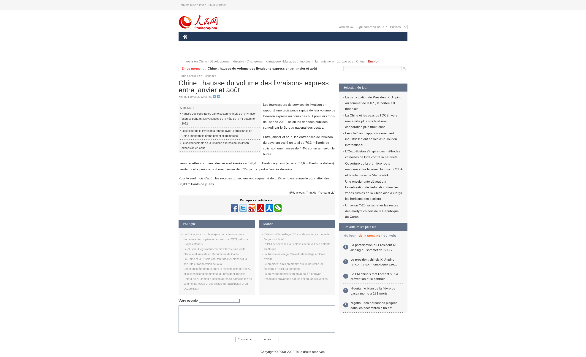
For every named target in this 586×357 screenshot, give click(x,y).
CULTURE (293, 43)
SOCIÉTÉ (314, 43)
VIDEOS (231, 52)
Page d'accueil (189, 76)
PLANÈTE (335, 43)
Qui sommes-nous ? (372, 27)
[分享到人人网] (269, 208)
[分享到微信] (278, 208)
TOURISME (373, 43)
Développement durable (226, 61)
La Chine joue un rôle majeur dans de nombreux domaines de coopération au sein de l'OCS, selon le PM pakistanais (216, 239)
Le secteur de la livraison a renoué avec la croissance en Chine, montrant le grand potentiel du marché (217, 133)
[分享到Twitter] (243, 208)
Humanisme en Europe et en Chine (339, 61)
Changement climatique (264, 61)
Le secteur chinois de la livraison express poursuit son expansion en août (215, 145)
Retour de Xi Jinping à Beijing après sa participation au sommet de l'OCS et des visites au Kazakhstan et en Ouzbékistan (218, 283)
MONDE (232, 43)
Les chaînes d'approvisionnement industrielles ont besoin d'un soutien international (371, 138)
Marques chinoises (296, 61)
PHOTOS (212, 52)
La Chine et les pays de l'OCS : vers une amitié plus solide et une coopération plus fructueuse (371, 121)
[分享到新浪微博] (251, 208)
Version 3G (346, 27)
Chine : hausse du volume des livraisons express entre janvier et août (262, 68)
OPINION (193, 52)
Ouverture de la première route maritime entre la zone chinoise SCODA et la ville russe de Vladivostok (373, 169)
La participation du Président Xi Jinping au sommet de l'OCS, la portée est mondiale (373, 103)
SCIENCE (272, 43)
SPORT (353, 43)
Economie (209, 76)
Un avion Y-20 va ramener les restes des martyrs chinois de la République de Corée (372, 211)
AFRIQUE (252, 43)
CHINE (191, 43)
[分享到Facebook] (234, 208)
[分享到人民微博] (260, 208)
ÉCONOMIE (211, 43)
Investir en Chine (195, 61)
